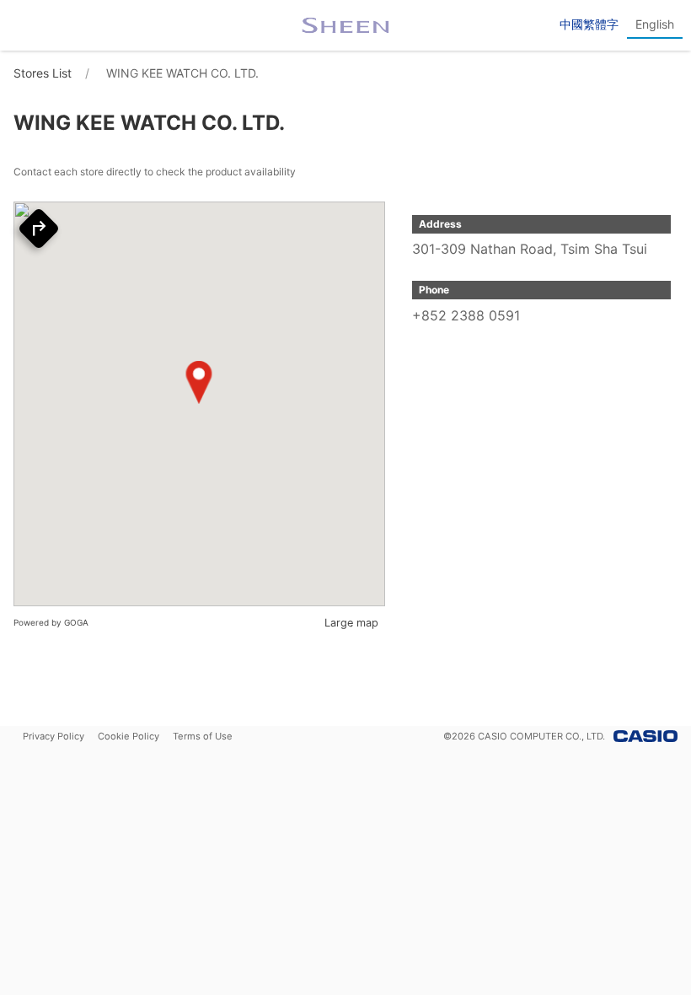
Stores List (42, 73)
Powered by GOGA (50, 622)
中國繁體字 (589, 24)
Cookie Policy (128, 736)
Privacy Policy (53, 736)
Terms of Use (203, 736)
